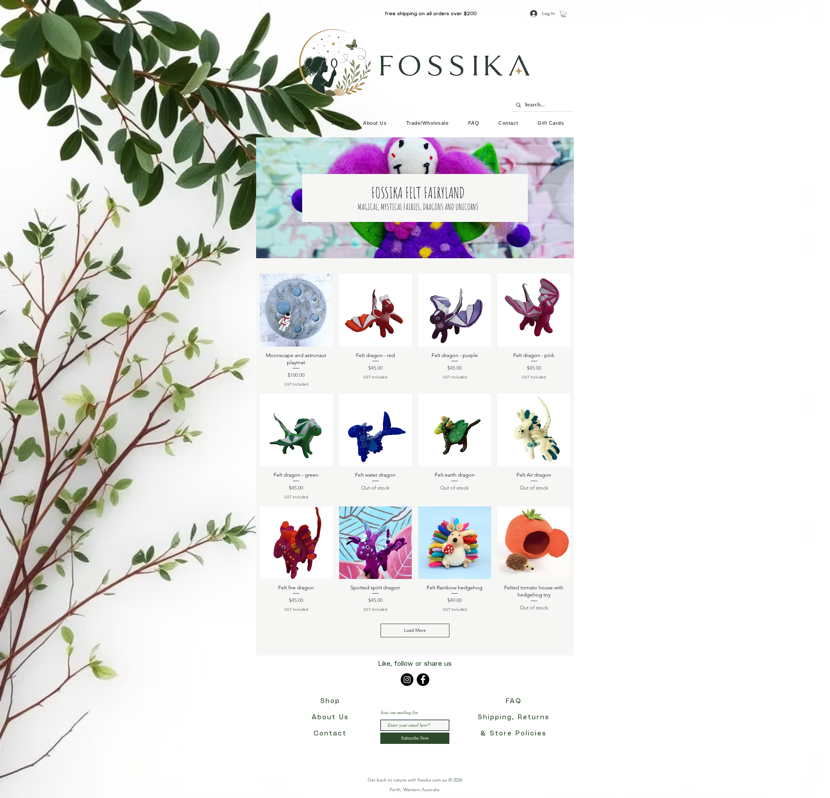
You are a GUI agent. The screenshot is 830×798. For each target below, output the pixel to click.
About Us (330, 717)
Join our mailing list (399, 712)
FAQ (514, 701)
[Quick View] (296, 310)
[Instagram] (407, 679)
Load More (415, 630)
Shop (330, 701)
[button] (563, 14)
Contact (330, 734)
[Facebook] (423, 679)
